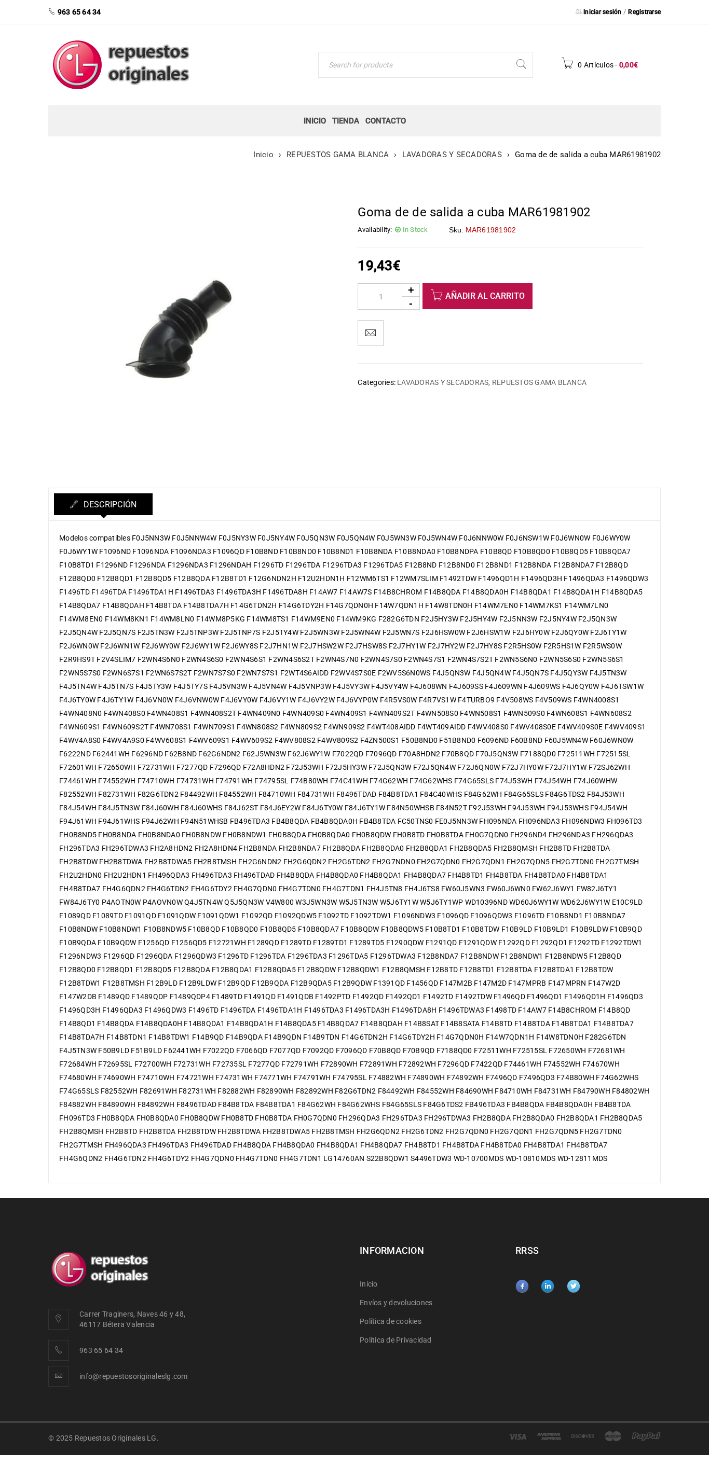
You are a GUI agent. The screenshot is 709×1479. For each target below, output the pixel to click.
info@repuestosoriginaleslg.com (133, 1376)
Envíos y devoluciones (396, 1302)
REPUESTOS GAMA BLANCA (338, 154)
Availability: (375, 229)
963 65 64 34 (101, 1350)
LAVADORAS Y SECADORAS (452, 154)
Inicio (263, 154)
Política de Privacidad (396, 1340)
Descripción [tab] (109, 504)
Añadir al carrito (485, 296)
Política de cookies (390, 1321)
